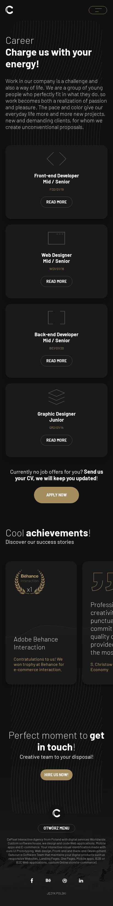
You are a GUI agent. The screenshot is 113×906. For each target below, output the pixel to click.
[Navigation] (98, 10)
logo (9, 10)
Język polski (56, 893)
